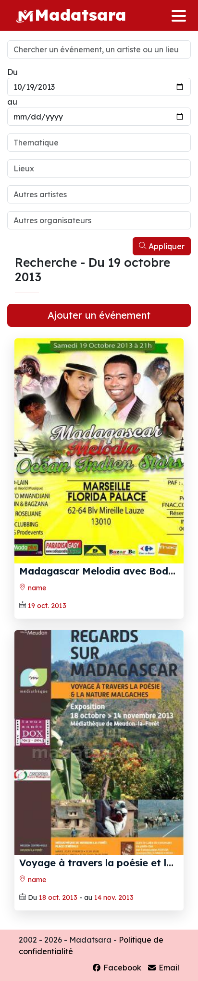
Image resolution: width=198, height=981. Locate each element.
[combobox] (99, 142)
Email (168, 967)
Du (12, 72)
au (12, 102)
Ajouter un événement (99, 315)
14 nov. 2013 (114, 897)
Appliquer (166, 246)
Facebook (121, 967)
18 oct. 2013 (58, 897)
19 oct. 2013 (47, 605)
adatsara (80, 14)
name (36, 588)
